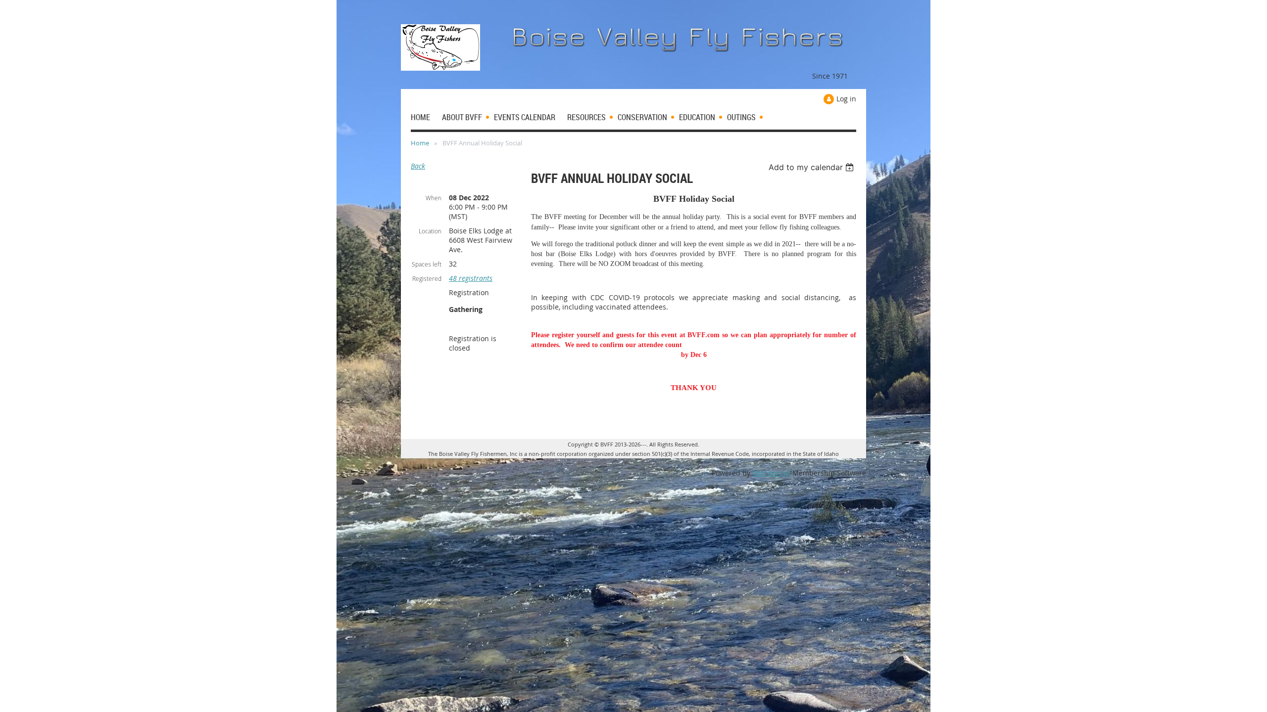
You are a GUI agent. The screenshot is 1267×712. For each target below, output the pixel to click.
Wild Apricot (771, 473)
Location (430, 231)
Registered (426, 278)
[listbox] (812, 167)
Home (420, 142)
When (433, 198)
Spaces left (426, 264)
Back (418, 166)
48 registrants (470, 278)
